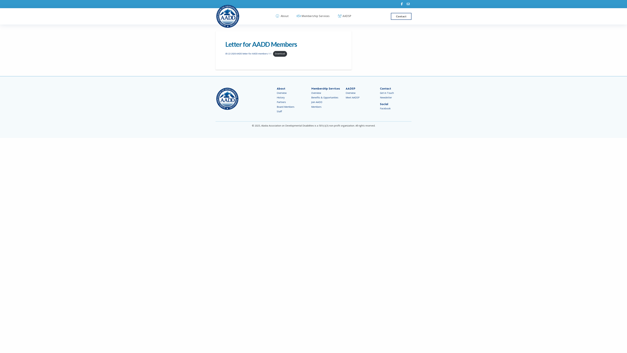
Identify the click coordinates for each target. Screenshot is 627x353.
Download (280, 53)
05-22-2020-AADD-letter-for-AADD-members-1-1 (248, 53)
